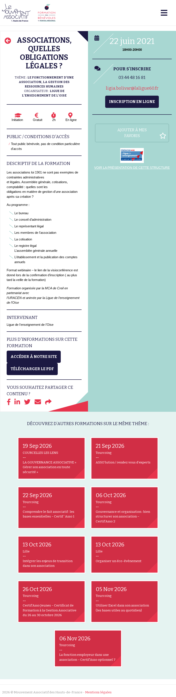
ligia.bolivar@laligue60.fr (132, 88)
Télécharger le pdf (32, 369)
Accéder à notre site (34, 356)
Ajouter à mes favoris (132, 133)
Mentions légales (98, 692)
